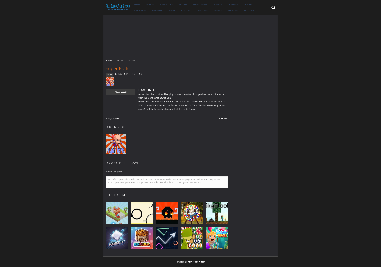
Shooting (201, 10)
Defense (217, 4)
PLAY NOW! (121, 92)
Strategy (233, 10)
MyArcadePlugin (196, 261)
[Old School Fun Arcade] (118, 7)
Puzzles (185, 10)
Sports (217, 10)
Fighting (157, 10)
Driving (248, 4)
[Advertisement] (190, 36)
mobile (116, 118)
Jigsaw (171, 10)
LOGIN (251, 10)
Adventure (166, 4)
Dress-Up (233, 4)
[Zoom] (116, 143)
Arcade (183, 4)
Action (150, 4)
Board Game (200, 4)
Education (140, 10)
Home (137, 4)
